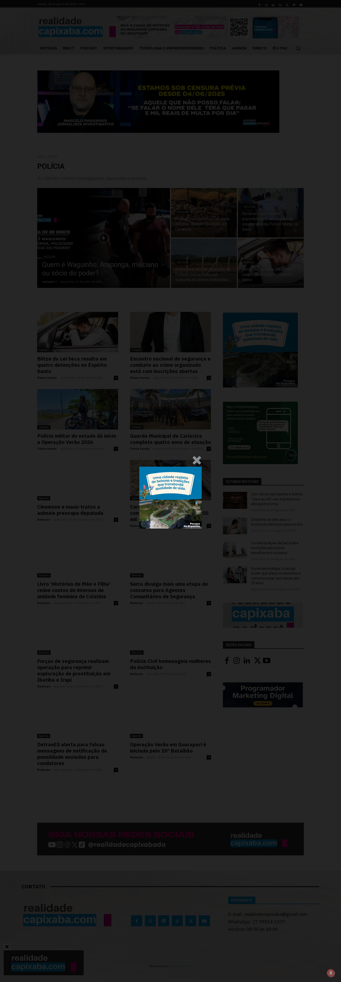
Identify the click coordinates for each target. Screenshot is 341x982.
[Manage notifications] (331, 973)
